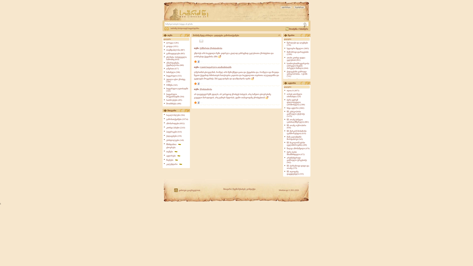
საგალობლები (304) (175, 115)
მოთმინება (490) (173, 104)
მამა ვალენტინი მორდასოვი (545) (295, 138)
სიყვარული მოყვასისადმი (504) (175, 95)
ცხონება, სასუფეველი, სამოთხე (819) (176, 58)
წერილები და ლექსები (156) (297, 44)
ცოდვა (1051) (172, 46)
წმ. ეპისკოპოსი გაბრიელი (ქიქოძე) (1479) (296, 114)
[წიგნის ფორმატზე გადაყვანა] (201, 41)
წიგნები (170, 160)
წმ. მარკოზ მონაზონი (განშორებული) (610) (296, 132)
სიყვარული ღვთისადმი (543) (177, 90)
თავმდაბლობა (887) (175, 50)
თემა (170, 35)
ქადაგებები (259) (174, 136)
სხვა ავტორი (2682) (295, 108)
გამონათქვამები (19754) (177, 119)
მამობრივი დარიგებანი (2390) (298, 53)
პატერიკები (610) (174, 132)
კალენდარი (172, 164)
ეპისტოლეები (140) (175, 140)
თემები (170, 152)
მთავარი (172, 111)
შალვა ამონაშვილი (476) (298, 148)
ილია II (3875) (293, 91)
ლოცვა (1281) (172, 43)
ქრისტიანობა (206, 89)
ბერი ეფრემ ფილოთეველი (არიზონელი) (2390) (296, 102)
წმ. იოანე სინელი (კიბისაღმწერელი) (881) (298, 121)
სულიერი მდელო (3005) (298, 48)
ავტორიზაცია (286, 7)
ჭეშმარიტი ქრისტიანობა (211, 48)
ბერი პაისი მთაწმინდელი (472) (296, 153)
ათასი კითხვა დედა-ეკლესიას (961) (296, 59)
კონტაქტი (250, 189)
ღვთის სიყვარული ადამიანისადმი (215, 67)
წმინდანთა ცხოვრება (172, 146)
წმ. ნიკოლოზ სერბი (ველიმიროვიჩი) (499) (297, 144)
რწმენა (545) (171, 85)
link (201, 62)
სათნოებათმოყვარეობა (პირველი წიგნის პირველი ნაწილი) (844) (298, 65)
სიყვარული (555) (174, 76)
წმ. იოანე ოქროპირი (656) (296, 126)
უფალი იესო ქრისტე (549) (175, 80)
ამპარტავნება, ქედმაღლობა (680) (175, 64)
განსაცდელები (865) (175, 53)
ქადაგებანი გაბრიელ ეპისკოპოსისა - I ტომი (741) (297, 74)
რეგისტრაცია (299, 7)
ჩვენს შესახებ (239, 189)
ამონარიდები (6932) (175, 123)
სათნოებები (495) (174, 100)
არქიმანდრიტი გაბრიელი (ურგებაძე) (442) (297, 160)
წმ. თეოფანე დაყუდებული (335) (295, 173)
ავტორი (292, 83)
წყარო (291, 35)
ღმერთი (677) (172, 69)
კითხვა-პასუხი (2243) (175, 128)
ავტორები (171, 156)
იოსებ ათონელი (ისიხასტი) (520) (294, 95)
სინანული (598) (173, 72)
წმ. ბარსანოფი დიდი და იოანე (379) (298, 167)
